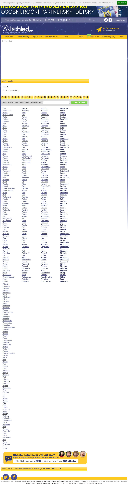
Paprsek (5, 175)
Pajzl (4, 123)
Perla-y (24, 119)
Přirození (6, 286)
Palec (4, 134)
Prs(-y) (5, 355)
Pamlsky (5, 145)
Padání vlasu (7, 115)
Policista (44, 203)
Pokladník (45, 169)
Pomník (44, 227)
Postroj (63, 115)
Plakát (24, 201)
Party (4, 212)
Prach (62, 182)
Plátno (24, 208)
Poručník (44, 264)
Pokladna (44, 165)
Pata (4, 238)
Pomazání (45, 214)
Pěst (23, 139)
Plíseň (24, 238)
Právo (62, 232)
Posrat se (64, 108)
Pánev (4, 151)
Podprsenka (45, 128)
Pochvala (25, 270)
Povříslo (63, 165)
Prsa (4, 360)
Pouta (62, 151)
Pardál (5, 186)
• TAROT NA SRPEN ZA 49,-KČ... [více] (51, 20)
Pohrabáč (45, 158)
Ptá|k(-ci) (6, 409)
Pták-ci (5, 407)
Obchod (121, 37)
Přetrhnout (64, 255)
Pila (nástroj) (27, 156)
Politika (44, 206)
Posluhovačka (46, 277)
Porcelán (44, 253)
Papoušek (6, 171)
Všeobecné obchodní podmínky (30, 481)
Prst (4, 364)
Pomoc (43, 229)
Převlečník (64, 257)
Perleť (24, 121)
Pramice (63, 203)
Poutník (63, 154)
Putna (4, 442)
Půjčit (4, 422)
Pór (42, 249)
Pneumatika (26, 260)
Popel (43, 240)
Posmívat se (46, 281)
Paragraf (5, 180)
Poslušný (44, 279)
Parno (4, 201)
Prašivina (63, 219)
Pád (4, 108)
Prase (62, 216)
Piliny (24, 165)
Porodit (44, 257)
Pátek (4, 240)
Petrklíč (25, 141)
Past (4, 229)
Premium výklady (108, 37)
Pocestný (25, 264)
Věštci (66, 37)
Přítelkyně (6, 297)
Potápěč (63, 126)
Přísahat (5, 288)
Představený (65, 234)
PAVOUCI (6, 249)
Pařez (4, 193)
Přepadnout (64, 247)
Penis (4, 279)
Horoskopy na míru (52, 37)
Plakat (24, 199)
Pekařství (6, 270)
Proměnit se (7, 323)
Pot (61, 121)
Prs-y (4, 358)
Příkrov (63, 275)
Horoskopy (9, 37)
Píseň (24, 173)
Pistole (24, 180)
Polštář (43, 210)
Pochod (25, 266)
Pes (23, 134)
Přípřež (5, 284)
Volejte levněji (95, 37)
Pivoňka (25, 188)
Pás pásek (6, 221)
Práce (62, 180)
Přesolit (63, 253)
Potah (62, 123)
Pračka (63, 186)
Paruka (5, 214)
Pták (4, 405)
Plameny (25, 203)
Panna (5, 156)
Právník (63, 229)
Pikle (23, 151)
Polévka (44, 193)
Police (43, 199)
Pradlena (63, 195)
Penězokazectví (8, 277)
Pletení (24, 232)
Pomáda (44, 212)
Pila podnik (26, 162)
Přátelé (63, 227)
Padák (4, 113)
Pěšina (24, 136)
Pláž (23, 219)
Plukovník (25, 253)
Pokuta (43, 184)
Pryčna (5, 386)
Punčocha (6, 431)
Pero (23, 130)
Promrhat (6, 325)
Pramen (63, 201)
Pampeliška (7, 147)
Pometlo (44, 219)
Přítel (4, 295)
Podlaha (44, 108)
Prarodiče (64, 214)
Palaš (4, 132)
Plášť (24, 206)
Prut (4, 377)
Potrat (62, 136)
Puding (5, 414)
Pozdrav (63, 169)
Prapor (63, 212)
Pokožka (44, 175)
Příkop (62, 273)
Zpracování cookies (62, 481)
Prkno (4, 303)
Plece (24, 221)
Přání (62, 206)
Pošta (62, 110)
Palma (4, 141)
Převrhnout (64, 260)
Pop (42, 238)
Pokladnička (45, 167)
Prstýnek (5, 371)
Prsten (5, 366)
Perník (24, 128)
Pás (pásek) (7, 219)
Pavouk (5, 251)
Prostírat (5, 342)
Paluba (5, 143)
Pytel (4, 446)
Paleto (4, 139)
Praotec (63, 210)
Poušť (62, 143)
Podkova (25, 281)
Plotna (24, 244)
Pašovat (5, 227)
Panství (5, 160)
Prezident (64, 262)
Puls (4, 427)
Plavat (24, 212)
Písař (24, 169)
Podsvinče (45, 132)
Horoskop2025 (58, 483)
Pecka (4, 264)
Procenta (6, 308)
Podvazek (45, 134)
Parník (5, 199)
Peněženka (6, 275)
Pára (4, 178)
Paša (4, 223)
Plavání (25, 210)
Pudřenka (6, 418)
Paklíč (4, 128)
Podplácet (45, 123)
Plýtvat (24, 257)
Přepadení (64, 244)
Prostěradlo (7, 340)
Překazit (63, 240)
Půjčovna (6, 425)
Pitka (24, 184)
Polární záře (46, 186)
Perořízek (25, 132)
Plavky (24, 216)
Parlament (6, 197)
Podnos (44, 113)
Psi (3, 394)
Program (5, 319)
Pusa (4, 433)
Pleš (23, 227)
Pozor (62, 173)
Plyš (23, 255)
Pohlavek (44, 147)
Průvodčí (5, 383)
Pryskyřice (6, 388)
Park (4, 195)
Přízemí (5, 301)
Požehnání (64, 171)
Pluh (23, 251)
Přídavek (63, 268)
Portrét (43, 260)
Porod (43, 255)
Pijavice (25, 149)
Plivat (24, 240)
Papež (4, 167)
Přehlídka (64, 236)
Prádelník (64, 193)
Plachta (25, 197)
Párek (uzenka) (8, 188)
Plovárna (25, 247)
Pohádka (44, 141)
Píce (23, 147)
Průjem (5, 373)
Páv (3, 242)
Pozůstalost (64, 178)
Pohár (43, 145)
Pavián (5, 244)
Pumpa (5, 429)
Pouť (62, 149)
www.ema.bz (98, 483)
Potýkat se (64, 139)
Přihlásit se (120, 21)
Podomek (44, 119)
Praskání (63, 221)
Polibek (44, 195)
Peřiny (24, 117)
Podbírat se (26, 277)
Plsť (23, 249)
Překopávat (64, 242)
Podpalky (44, 121)
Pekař (4, 268)
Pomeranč (45, 216)
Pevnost (25, 145)
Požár (62, 167)
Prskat (4, 362)
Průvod (5, 379)
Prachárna (64, 184)
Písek (24, 171)
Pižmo (24, 190)
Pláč (23, 195)
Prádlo (62, 197)
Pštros (4, 399)
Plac (23, 193)
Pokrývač (44, 178)
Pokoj (43, 173)
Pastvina (5, 234)
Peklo (4, 273)
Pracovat (63, 188)
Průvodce (6, 381)
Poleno (43, 190)
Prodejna (6, 316)
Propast (5, 329)
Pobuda (25, 262)
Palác (4, 130)
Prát (61, 223)
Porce (43, 251)
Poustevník (64, 147)
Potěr (62, 128)
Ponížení (44, 232)
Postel (62, 113)
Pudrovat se (7, 420)
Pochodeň (26, 268)
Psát (4, 390)
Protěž (5, 347)
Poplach (44, 242)
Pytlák (4, 448)
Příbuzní (63, 266)
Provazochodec (8, 353)
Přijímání (63, 270)
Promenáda (7, 321)
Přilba (62, 277)
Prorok (5, 332)
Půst (4, 440)
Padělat (5, 119)
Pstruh (5, 401)
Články (80, 37)
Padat (4, 117)
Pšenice (5, 392)
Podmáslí (44, 110)
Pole (42, 188)
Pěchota (5, 260)
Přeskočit (63, 251)
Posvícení (64, 119)
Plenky (24, 225)
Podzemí (44, 139)
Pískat (24, 175)
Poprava (44, 244)
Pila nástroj (26, 160)
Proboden (6, 306)
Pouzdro (63, 156)
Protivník (5, 349)
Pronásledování (8, 327)
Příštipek (5, 290)
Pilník (24, 167)
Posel (43, 270)
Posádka (44, 268)
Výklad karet (37, 37)
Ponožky (44, 236)
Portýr (43, 262)
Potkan (63, 130)
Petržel (24, 143)
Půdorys (5, 416)
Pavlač (5, 247)
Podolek (44, 117)
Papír (4, 169)
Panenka (5, 149)
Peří (23, 115)
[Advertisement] (45, 61)
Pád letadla (6, 110)
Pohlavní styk (46, 149)
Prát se (63, 225)
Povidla (63, 158)
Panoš (4, 158)
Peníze (5, 281)
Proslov (5, 336)
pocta (24, 275)
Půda (4, 412)
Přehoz (63, 238)
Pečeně (5, 257)
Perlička (25, 123)
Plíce (24, 236)
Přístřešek (6, 293)
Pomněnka (45, 225)
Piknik (24, 154)
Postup (63, 117)
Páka (4, 126)
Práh (62, 199)
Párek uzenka (7, 190)
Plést (24, 229)
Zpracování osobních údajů (48, 481)
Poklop (43, 171)
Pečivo (5, 262)
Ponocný (44, 234)
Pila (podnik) (27, 158)
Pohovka (44, 156)
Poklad (43, 162)
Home (4, 41)
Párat (4, 182)
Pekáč (4, 266)
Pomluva (44, 223)
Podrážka (44, 130)
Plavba (24, 214)
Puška (4, 435)
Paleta (4, 136)
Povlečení (64, 160)
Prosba (5, 334)
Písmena (25, 178)
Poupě (62, 141)
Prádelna (63, 190)
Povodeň (63, 162)
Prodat (5, 314)
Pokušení (44, 182)
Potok (62, 132)
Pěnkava (25, 110)
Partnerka (6, 210)
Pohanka (44, 143)
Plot (23, 242)
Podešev (25, 279)
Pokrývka (44, 180)
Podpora (44, 126)
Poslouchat (45, 273)
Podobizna (45, 115)
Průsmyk (5, 375)
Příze (4, 299)
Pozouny (63, 175)
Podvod (44, 136)
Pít (23, 182)
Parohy (5, 203)
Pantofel (5, 162)
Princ (62, 279)
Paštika (5, 232)
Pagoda (5, 121)
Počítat (24, 273)
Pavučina (6, 253)
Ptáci (4, 403)
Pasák (4, 225)
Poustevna (64, 145)
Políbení (44, 197)
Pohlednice (45, 154)
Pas (3, 216)
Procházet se (7, 312)
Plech (24, 223)
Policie (43, 201)
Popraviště (45, 247)
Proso (4, 338)
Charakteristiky (23, 37)
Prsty (4, 368)
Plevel (24, 234)
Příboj (62, 264)
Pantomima (6, 165)
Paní (4, 154)
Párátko (5, 184)
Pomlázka (45, 221)
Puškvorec (6, 437)
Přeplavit (63, 249)
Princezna (64, 281)
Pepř (23, 113)
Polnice (44, 208)
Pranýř (62, 208)
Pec (3, 255)
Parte (4, 206)
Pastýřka (5, 236)
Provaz (5, 351)
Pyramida (6, 444)
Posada (44, 266)
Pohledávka (45, 151)
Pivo (23, 186)
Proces (5, 310)
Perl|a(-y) (25, 126)
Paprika (5, 173)
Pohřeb (44, 160)
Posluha (44, 275)
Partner (5, 208)
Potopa (63, 134)
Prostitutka (6, 345)
